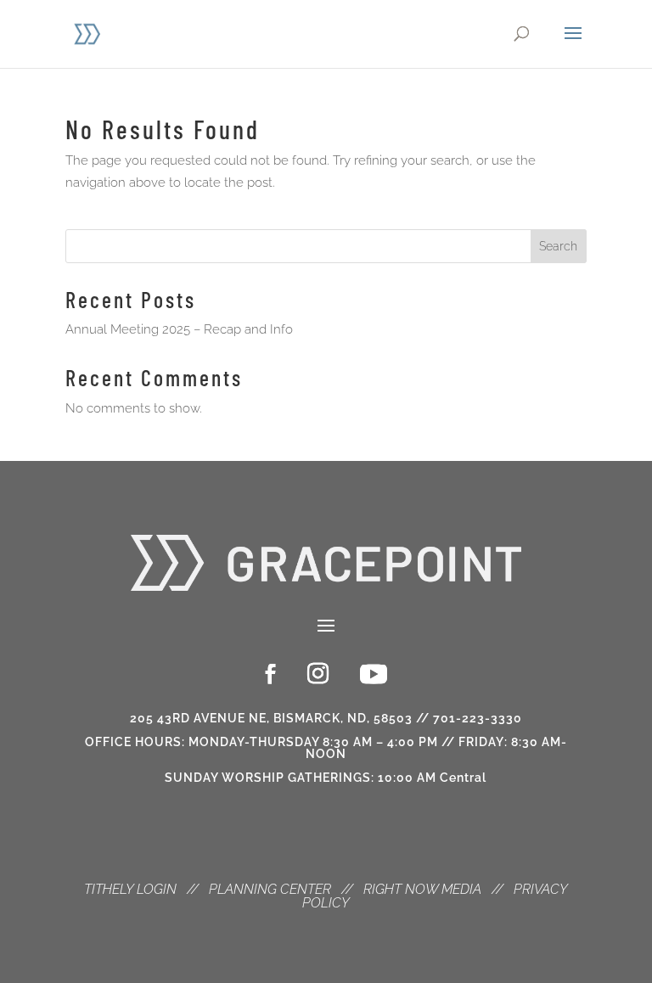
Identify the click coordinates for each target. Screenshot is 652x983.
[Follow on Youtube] (373, 674)
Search (558, 246)
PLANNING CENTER (270, 889)
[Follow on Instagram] (318, 674)
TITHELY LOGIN (130, 889)
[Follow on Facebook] (270, 674)
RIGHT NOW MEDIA (422, 889)
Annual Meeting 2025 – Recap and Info (179, 329)
